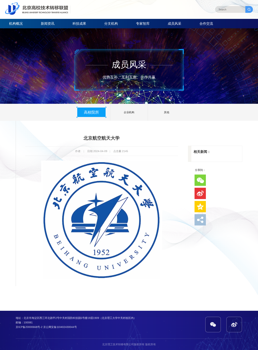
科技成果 (79, 23)
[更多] (200, 219)
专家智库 (143, 23)
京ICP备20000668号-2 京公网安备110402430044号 (46, 326)
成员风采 (174, 23)
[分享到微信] (200, 180)
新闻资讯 (47, 23)
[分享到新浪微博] (200, 193)
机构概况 (16, 23)
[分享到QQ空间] (200, 206)
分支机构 (111, 23)
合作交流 (206, 23)
